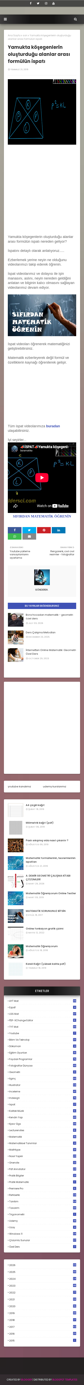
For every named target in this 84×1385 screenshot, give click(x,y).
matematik (42, 1137)
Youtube (42, 1033)
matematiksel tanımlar (42, 1143)
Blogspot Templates (64, 1379)
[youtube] (53, 3)
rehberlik (42, 1195)
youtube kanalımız (19, 786)
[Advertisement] (42, 192)
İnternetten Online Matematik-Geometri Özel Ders (51, 652)
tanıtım (42, 1201)
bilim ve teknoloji (42, 1039)
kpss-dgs (42, 1123)
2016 (42, 1334)
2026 (42, 1265)
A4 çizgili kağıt (35, 805)
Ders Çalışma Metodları (40, 632)
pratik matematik (42, 1182)
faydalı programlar (42, 1059)
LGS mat (42, 1014)
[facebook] (31, 3)
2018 (42, 1320)
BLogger (26, 1379)
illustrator (42, 1085)
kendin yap (42, 1117)
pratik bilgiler (42, 1175)
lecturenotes (42, 1130)
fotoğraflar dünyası (42, 1065)
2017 (42, 1327)
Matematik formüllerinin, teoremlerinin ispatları (50, 860)
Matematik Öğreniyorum (42, 946)
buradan (53, 426)
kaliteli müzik (42, 1111)
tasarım (42, 1208)
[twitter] (38, 3)
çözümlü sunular (42, 1240)
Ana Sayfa (14, 35)
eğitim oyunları (42, 1052)
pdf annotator (42, 1169)
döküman (42, 1046)
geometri (42, 1072)
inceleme (42, 1091)
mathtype (42, 1149)
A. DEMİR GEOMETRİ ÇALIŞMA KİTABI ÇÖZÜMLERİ (48, 877)
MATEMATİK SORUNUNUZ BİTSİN (46, 911)
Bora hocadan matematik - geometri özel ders (49, 617)
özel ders (42, 1246)
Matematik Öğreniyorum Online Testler (51, 893)
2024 (42, 1279)
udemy (42, 1221)
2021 (42, 1299)
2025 (42, 1272)
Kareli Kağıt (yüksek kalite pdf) (46, 964)
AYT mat (42, 1001)
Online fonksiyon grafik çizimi (44, 928)
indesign (42, 1098)
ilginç (42, 1078)
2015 (42, 1340)
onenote (42, 1162)
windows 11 (42, 1233)
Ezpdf (42, 1007)
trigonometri (42, 1214)
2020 (42, 1306)
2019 (42, 1313)
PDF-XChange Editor (42, 1020)
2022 (42, 1292)
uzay (42, 1227)
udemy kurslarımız (54, 786)
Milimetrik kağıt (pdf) (40, 823)
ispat (42, 1104)
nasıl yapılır (42, 1156)
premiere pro (42, 1188)
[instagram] (46, 3)
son (25, 35)
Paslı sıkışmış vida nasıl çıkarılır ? (47, 840)
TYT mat (42, 1026)
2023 (42, 1286)
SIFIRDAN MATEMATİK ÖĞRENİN (42, 516)
